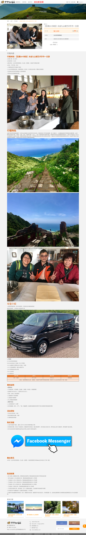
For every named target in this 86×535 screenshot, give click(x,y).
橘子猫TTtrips (35, 527)
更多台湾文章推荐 (12, 73)
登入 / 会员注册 (71, 2)
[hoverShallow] (84, 526)
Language (81, 2)
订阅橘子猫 (74, 528)
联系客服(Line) (35, 525)
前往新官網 (39, 2)
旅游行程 (18, 2)
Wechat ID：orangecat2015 (38, 523)
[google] (56, 42)
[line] (53, 42)
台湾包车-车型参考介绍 (19, 308)
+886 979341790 (35, 521)
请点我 (17, 73)
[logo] (8, 1)
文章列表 (24, 2)
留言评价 (30, 2)
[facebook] (55, 42)
